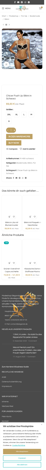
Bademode (35, 16)
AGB (4, 377)
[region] (22, 446)
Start (4, 16)
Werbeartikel (7, 406)
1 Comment (32, 341)
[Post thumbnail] (6, 337)
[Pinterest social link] (22, 2)
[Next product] (9, 24)
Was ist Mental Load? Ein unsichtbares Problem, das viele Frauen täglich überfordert (27, 350)
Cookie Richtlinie (18, 445)
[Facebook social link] (14, 2)
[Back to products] (6, 24)
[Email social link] (18, 2)
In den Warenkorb (19, 136)
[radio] (9, 114)
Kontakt (5, 421)
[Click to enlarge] (6, 64)
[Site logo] (22, 8)
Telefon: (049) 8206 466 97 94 (16, 320)
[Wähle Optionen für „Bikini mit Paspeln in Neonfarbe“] (30, 216)
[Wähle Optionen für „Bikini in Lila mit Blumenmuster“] (9, 216)
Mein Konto (6, 416)
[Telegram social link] (29, 2)
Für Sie (24, 16)
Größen (9, 109)
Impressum (7, 386)
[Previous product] (3, 24)
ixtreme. (5, 402)
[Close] (41, 424)
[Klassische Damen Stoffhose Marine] (32, 253)
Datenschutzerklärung (12, 382)
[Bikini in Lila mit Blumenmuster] (11, 208)
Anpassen (22, 458)
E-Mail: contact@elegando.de (16, 324)
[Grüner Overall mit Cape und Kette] (11, 253)
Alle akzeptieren (22, 451)
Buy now (14, 143)
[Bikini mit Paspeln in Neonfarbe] (32, 208)
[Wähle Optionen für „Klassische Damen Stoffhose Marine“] (30, 263)
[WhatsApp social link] (25, 2)
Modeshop (13, 16)
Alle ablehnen (22, 465)
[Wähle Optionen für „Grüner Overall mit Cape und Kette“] (9, 263)
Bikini (7, 19)
